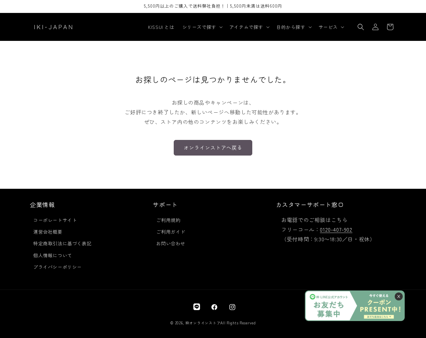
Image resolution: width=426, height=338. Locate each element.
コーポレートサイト (55, 220)
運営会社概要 (48, 231)
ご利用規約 (168, 220)
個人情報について (52, 255)
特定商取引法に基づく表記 (62, 243)
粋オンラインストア (202, 322)
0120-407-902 (336, 229)
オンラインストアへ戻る (213, 147)
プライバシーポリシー (57, 267)
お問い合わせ (170, 243)
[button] (201, 27)
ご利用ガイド (170, 231)
